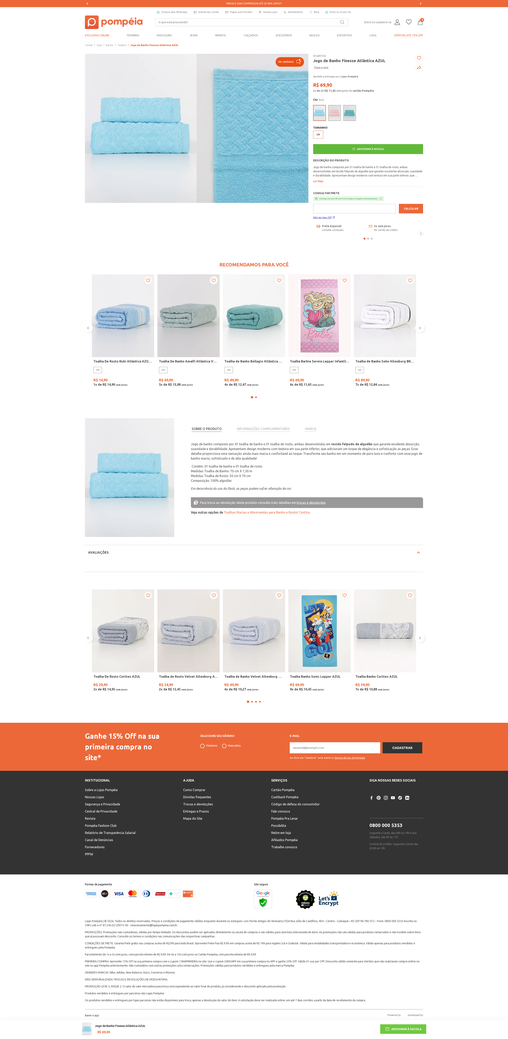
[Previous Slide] (87, 3)
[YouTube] (393, 808)
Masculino (234, 756)
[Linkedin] (407, 808)
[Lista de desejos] (409, 22)
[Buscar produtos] (342, 22)
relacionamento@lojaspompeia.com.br (153, 935)
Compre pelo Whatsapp (174, 12)
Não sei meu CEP (322, 217)
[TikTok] (400, 808)
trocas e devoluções (311, 502)
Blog (316, 12)
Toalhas (121, 45)
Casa (99, 45)
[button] (289, 62)
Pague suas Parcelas (241, 12)
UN (97, 370)
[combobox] (251, 22)
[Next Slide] (420, 3)
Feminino (211, 756)
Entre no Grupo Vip (340, 12)
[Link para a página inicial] (89, 45)
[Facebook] (371, 808)
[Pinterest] (379, 808)
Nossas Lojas (270, 12)
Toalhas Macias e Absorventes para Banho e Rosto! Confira (267, 512)
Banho (109, 45)
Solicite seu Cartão (208, 12)
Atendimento (295, 12)
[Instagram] (386, 808)
